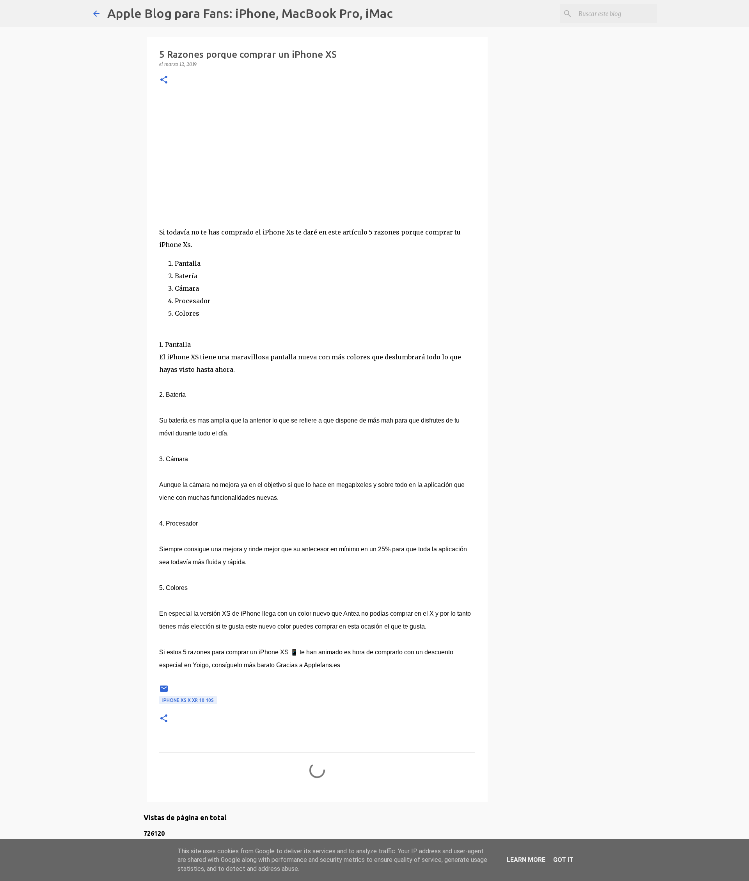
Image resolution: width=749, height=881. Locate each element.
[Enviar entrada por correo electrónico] (164, 691)
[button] (164, 80)
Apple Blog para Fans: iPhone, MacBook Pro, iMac (250, 13)
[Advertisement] (317, 155)
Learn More (526, 859)
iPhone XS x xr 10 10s (188, 700)
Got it (563, 859)
